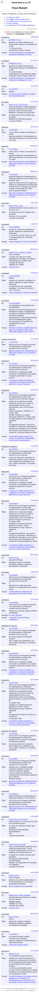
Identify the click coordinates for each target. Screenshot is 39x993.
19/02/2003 (34, 360)
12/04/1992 (34, 931)
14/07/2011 (34, 203)
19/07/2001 (34, 650)
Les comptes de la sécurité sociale (17, 19)
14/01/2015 (34, 86)
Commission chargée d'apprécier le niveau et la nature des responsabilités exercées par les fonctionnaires (21, 438)
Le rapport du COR (13, 25)
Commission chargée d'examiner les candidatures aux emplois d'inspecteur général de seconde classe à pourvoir (22, 672)
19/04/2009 (34, 300)
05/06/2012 (34, 146)
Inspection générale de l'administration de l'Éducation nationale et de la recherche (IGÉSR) (23, 163)
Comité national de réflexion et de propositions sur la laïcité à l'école (20, 592)
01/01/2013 (34, 102)
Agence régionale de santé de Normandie (23, 242)
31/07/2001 (34, 599)
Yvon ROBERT (14, 227)
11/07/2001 (34, 731)
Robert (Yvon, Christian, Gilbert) (20, 252)
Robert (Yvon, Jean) (16, 206)
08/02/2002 (34, 555)
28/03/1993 (34, 914)
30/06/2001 (34, 756)
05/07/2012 (34, 127)
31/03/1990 (34, 951)
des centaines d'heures (17, 988)
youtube (23, 25)
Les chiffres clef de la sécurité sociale (19, 21)
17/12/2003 (34, 339)
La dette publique (12, 23)
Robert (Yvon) (14, 558)
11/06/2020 (34, 37)
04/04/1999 (34, 841)
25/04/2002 (34, 471)
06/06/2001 (34, 791)
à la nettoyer (31, 990)
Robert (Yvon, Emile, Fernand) (19, 895)
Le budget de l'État (12, 17)
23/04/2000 (34, 816)
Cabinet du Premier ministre (18, 945)
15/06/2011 (34, 224)
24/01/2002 (34, 572)
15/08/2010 (34, 273)
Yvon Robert (13, 89)
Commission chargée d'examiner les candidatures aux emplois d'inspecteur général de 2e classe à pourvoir (22, 382)
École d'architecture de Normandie (20, 886)
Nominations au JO (21, 2)
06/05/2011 (34, 249)
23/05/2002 (34, 446)
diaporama (30, 25)
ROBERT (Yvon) (15, 40)
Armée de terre (14, 267)
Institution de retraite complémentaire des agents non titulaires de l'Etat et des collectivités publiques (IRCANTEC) (23, 330)
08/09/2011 (34, 171)
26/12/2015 (34, 60)
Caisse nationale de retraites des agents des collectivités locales (22, 95)
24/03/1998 (34, 892)
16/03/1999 (34, 872)
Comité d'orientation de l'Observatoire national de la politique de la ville (22, 53)
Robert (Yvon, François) (17, 845)
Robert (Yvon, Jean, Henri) (18, 105)
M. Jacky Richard (15, 615)
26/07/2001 (34, 625)
